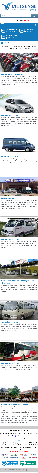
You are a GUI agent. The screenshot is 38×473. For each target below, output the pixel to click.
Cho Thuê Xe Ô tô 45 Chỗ (10, 363)
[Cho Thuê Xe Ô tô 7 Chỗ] (19, 103)
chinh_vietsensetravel (7, 38)
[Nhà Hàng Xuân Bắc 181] (19, 186)
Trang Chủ (19, 6)
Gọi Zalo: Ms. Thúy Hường (3, 30)
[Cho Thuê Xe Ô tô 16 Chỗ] (19, 227)
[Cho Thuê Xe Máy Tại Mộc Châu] (19, 62)
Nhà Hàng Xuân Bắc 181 (9, 198)
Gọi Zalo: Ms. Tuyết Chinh (3, 37)
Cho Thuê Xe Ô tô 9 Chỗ (9, 157)
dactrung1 (7, 31)
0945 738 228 (29, 20)
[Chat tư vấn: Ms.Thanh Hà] (25, 31)
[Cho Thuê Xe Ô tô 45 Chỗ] (19, 351)
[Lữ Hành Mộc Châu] (2, 43)
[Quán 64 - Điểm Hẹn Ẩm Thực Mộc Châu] (19, 393)
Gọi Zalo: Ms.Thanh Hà (21, 30)
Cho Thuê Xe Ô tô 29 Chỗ (10, 322)
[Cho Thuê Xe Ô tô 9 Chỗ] (19, 145)
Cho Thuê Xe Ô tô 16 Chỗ (10, 239)
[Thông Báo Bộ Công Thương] (10, 466)
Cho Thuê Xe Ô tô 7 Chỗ (9, 115)
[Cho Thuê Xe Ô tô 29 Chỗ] (19, 310)
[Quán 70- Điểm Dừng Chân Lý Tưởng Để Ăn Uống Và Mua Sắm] (19, 269)
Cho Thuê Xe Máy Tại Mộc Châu (12, 74)
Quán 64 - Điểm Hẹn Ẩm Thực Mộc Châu (15, 404)
